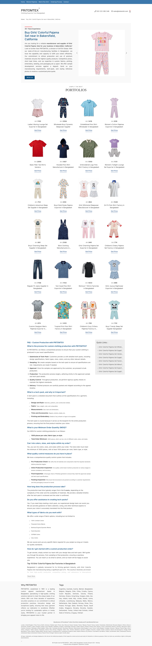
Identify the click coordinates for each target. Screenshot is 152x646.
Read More (31, 576)
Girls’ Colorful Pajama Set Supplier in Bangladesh (111, 371)
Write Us (30, 77)
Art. (38, 121)
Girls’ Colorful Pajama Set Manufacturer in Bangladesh (111, 364)
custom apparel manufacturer (33, 591)
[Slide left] (126, 53)
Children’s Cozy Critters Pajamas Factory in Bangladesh (89, 328)
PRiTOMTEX (30, 10)
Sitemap (98, 642)
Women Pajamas (31, 2)
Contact (66, 2)
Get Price (37, 130)
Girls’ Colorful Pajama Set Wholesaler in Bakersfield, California (111, 347)
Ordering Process (56, 2)
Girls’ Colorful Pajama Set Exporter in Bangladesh (111, 368)
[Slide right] (77, 53)
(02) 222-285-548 (102, 11)
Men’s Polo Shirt (44, 2)
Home (23, 2)
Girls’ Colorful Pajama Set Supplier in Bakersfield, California (111, 350)
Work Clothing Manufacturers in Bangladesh (63, 248)
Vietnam (80, 613)
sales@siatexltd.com (120, 11)
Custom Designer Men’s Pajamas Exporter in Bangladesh (38, 328)
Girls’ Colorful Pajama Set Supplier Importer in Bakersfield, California (111, 357)
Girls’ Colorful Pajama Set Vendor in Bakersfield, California (111, 354)
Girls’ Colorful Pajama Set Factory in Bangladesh (111, 361)
